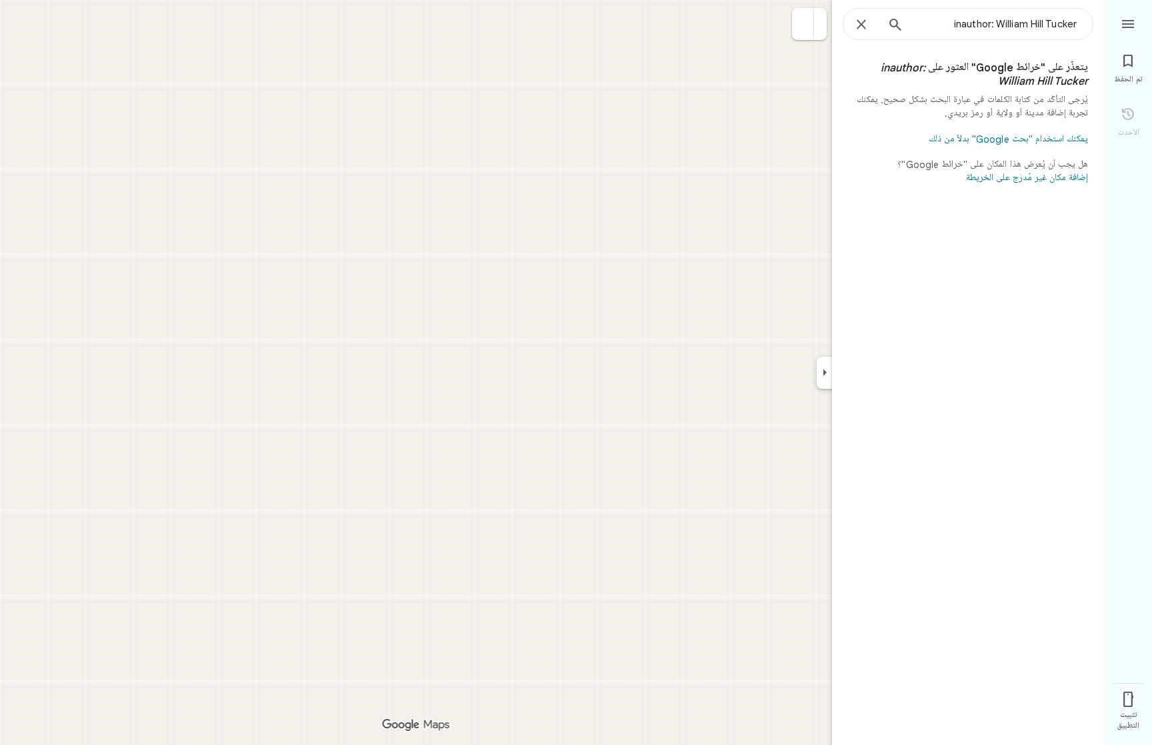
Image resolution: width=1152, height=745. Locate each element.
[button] (803, 24)
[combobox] (995, 24)
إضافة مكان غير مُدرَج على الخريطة (1027, 178)
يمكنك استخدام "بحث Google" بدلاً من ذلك (1008, 139)
